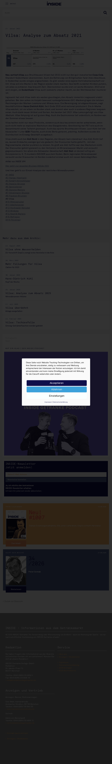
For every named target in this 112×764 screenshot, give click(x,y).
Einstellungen (56, 395)
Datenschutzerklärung (60, 402)
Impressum (48, 402)
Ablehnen (56, 389)
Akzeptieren (57, 383)
